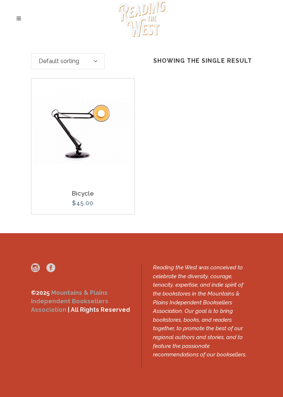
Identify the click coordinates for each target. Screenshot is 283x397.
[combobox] (68, 61)
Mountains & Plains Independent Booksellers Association (69, 301)
